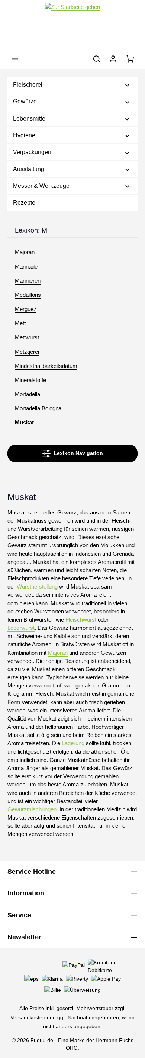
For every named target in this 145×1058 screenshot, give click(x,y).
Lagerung (73, 743)
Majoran (25, 252)
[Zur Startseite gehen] (72, 24)
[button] (127, 85)
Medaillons (28, 295)
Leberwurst (21, 628)
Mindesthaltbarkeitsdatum (46, 366)
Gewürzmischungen (32, 809)
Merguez (25, 309)
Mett (20, 323)
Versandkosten (27, 1017)
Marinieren (28, 281)
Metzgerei (27, 352)
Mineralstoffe (30, 380)
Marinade (26, 267)
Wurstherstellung (37, 587)
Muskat (24, 423)
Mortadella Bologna (38, 408)
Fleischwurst (80, 620)
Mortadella (27, 394)
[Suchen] (96, 58)
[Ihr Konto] (113, 58)
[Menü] (14, 58)
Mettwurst (27, 337)
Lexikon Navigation (77, 453)
